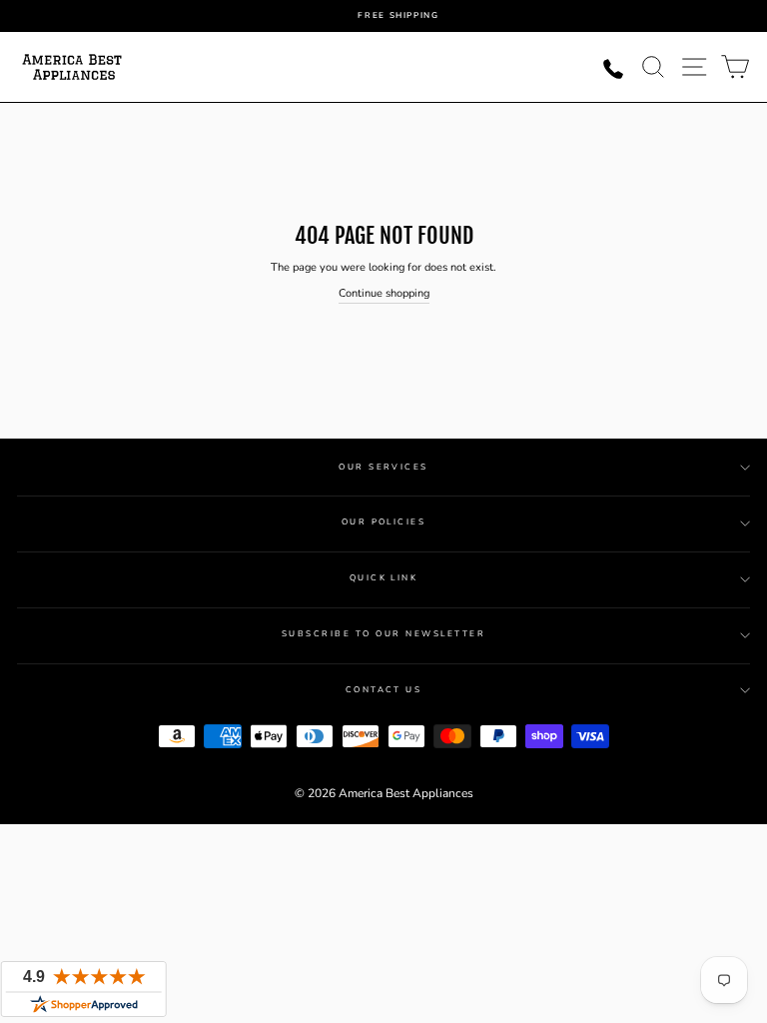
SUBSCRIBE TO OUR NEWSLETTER (383, 633)
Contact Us (384, 689)
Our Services (383, 467)
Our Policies (384, 521)
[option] (398, 16)
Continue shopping (384, 293)
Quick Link (384, 577)
